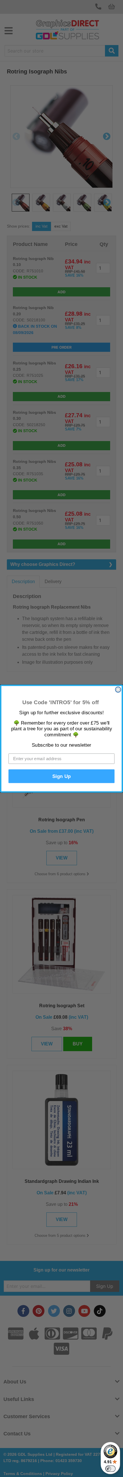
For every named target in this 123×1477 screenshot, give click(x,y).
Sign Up (61, 776)
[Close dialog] (118, 689)
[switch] (110, 1469)
